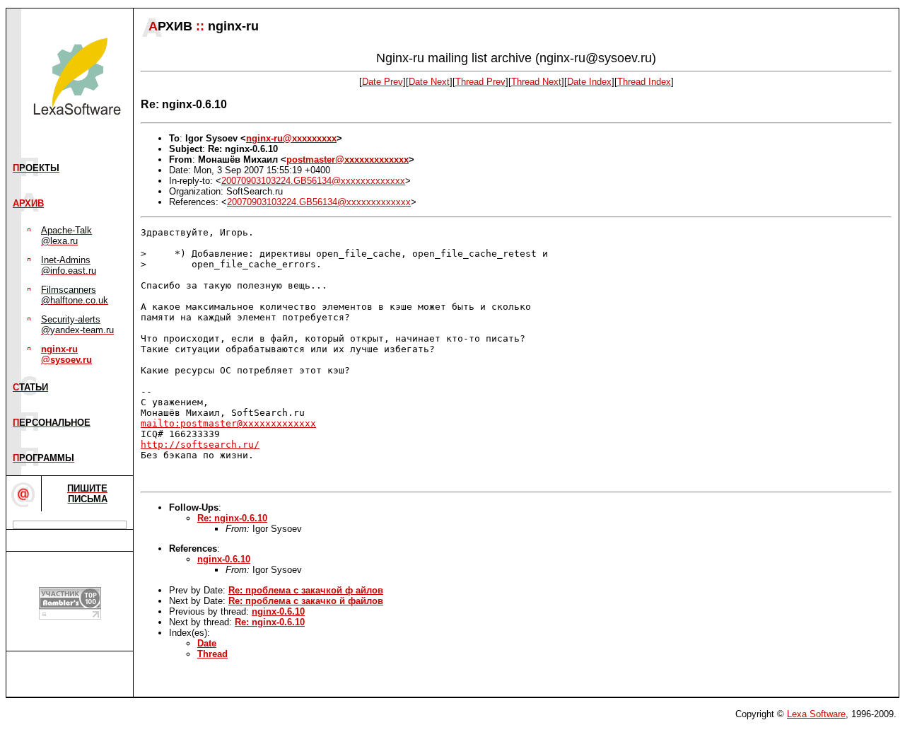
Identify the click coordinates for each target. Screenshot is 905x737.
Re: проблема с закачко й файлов (305, 601)
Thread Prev (480, 81)
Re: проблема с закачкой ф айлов (305, 590)
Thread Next (536, 81)
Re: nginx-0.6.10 (232, 518)
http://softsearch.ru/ (200, 444)
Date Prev (382, 81)
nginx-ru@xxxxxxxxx (291, 138)
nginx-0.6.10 (223, 559)
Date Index (589, 81)
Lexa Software (816, 714)
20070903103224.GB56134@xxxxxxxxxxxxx (313, 180)
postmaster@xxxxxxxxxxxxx (347, 159)
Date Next (429, 81)
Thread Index (644, 81)
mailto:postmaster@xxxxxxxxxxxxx (228, 423)
